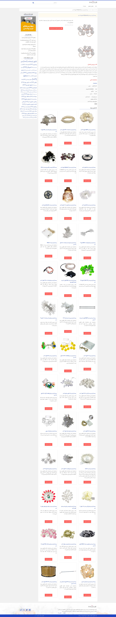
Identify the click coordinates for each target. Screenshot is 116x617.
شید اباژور (30, 90)
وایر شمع (26, 99)
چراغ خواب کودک (24, 109)
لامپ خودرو (34, 94)
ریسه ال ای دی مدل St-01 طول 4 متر (50, 356)
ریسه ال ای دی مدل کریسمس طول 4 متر (69, 544)
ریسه (95, 103)
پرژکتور (33, 107)
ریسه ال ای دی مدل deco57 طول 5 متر (49, 205)
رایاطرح (36, 615)
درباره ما (84, 6)
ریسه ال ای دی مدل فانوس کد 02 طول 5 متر (68, 205)
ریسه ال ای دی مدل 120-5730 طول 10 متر (49, 582)
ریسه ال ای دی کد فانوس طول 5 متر (69, 393)
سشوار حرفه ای (27, 79)
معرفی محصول (90, 6)
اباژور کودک (26, 64)
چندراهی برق (26, 113)
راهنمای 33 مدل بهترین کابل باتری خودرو (29, 37)
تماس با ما (59, 613)
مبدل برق (28, 94)
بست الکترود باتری (28, 70)
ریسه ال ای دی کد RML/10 (52, 242)
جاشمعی (27, 73)
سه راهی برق (26, 82)
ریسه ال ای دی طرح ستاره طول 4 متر (69, 431)
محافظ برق (26, 97)
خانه (96, 6)
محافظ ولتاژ (33, 99)
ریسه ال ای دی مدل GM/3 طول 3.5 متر (88, 129)
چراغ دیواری (33, 111)
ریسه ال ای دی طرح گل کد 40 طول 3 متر (68, 469)
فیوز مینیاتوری (30, 92)
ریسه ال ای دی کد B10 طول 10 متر (89, 431)
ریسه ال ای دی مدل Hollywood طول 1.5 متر (87, 15)
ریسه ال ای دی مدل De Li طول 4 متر (88, 205)
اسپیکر (27, 67)
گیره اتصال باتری (26, 117)
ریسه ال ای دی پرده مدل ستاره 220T (69, 318)
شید (35, 90)
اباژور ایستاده (30, 61)
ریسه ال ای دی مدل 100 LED (90, 469)
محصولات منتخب (92, 10)
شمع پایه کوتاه (24, 88)
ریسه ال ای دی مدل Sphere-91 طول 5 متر (68, 167)
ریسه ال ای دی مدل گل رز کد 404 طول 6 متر (87, 393)
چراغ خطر (33, 109)
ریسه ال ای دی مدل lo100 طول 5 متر (88, 167)
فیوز (35, 92)
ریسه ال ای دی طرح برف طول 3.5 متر (50, 469)
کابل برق (32, 117)
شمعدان (33, 88)
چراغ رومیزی (26, 111)
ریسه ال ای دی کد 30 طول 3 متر (89, 356)
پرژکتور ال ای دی (25, 107)
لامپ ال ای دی (24, 92)
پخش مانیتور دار (31, 102)
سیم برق (35, 85)
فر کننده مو (24, 90)
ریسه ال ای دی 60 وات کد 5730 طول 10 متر (68, 129)
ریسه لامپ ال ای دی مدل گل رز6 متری (88, 582)
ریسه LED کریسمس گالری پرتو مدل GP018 (49, 167)
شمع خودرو (27, 85)
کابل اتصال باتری (33, 115)
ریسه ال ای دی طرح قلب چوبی (51, 431)
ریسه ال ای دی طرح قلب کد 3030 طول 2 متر (48, 280)
